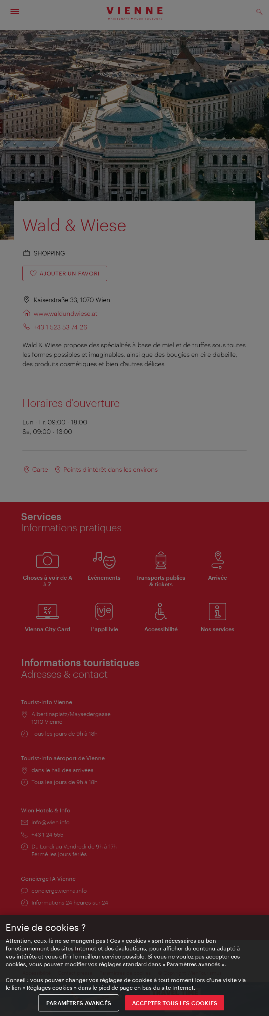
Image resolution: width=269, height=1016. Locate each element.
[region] (134, 965)
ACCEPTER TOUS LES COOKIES (174, 1003)
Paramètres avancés (78, 1003)
